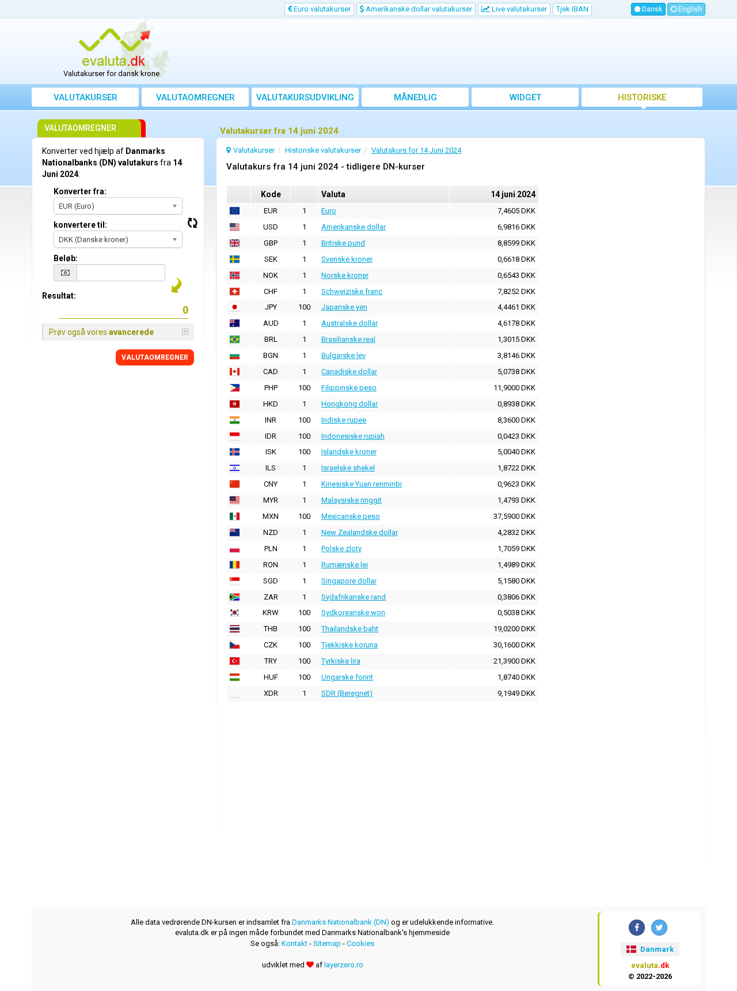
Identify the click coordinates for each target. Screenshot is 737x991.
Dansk (651, 9)
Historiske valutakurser (642, 99)
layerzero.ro (343, 964)
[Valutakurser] (116, 47)
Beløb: (66, 258)
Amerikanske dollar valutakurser (418, 9)
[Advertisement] (453, 52)
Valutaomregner (195, 97)
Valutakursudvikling (305, 97)
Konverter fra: (80, 191)
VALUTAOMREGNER (154, 357)
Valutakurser (85, 97)
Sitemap (327, 943)
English (689, 9)
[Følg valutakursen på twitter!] (659, 928)
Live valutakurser (518, 9)
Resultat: (59, 295)
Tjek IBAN (572, 9)
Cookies (360, 943)
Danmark (656, 949)
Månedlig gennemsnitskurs (415, 99)
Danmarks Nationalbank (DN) (340, 922)
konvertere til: (80, 224)
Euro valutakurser (321, 9)
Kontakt (294, 943)
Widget (525, 97)
